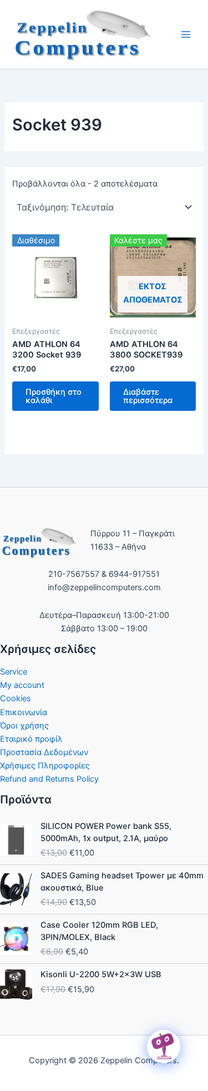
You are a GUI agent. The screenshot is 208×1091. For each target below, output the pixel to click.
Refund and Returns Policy (49, 779)
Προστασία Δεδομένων (44, 752)
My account (22, 685)
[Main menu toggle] (186, 34)
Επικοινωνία (23, 712)
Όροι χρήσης (24, 726)
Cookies (15, 698)
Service (13, 672)
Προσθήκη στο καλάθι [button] (54, 396)
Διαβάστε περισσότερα (148, 396)
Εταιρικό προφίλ (31, 739)
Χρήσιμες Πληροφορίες (45, 766)
